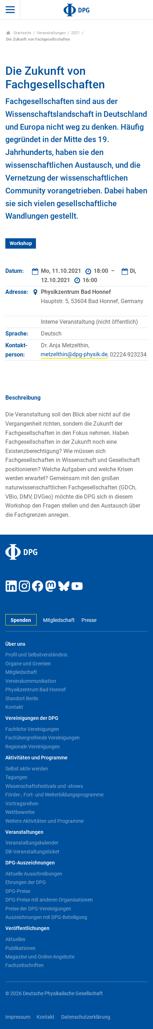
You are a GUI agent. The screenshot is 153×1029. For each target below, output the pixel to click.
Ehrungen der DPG (25, 882)
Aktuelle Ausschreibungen (33, 874)
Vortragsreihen (21, 803)
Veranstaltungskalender (31, 843)
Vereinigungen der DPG (31, 718)
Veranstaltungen (51, 33)
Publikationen (20, 948)
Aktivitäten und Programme (36, 758)
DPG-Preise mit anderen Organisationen (49, 900)
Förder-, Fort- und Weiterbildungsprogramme (54, 794)
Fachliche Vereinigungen (32, 729)
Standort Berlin (21, 698)
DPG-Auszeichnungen (30, 863)
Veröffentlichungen (27, 928)
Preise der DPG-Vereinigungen (38, 908)
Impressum (17, 1017)
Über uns (15, 644)
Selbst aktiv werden (26, 768)
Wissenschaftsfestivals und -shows (44, 786)
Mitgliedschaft (59, 620)
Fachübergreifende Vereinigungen (42, 737)
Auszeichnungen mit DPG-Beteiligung (46, 917)
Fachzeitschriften (24, 965)
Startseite (21, 33)
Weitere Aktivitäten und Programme (44, 821)
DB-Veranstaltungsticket (32, 851)
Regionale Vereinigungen (32, 746)
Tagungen (16, 777)
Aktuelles (15, 939)
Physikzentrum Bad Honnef (35, 689)
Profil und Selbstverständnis (36, 655)
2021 (75, 33)
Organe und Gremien (28, 663)
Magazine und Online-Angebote (39, 957)
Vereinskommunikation (30, 681)
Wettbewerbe (20, 812)
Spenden (21, 620)
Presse (88, 620)
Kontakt (14, 707)
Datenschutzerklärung (85, 1017)
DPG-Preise (17, 891)
